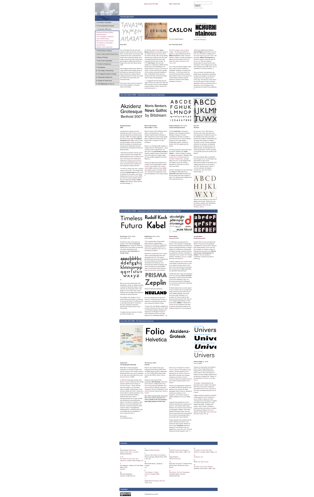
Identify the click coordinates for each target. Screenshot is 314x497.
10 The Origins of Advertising (104, 70)
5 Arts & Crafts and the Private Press (107, 54)
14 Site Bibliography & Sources (105, 84)
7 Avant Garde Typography (104, 60)
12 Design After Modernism (104, 77)
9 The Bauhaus (100, 67)
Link (142, 460)
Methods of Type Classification (104, 47)
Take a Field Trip (174, 4)
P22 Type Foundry (203, 461)
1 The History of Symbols (103, 22)
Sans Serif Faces (100, 45)
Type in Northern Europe (102, 38)
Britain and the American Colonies (105, 40)
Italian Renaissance (101, 34)
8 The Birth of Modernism (103, 64)
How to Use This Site (151, 4)
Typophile (156, 450)
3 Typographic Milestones (103, 29)
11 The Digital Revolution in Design (106, 74)
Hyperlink (122, 469)
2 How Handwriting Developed (105, 25)
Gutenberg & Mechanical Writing (104, 32)
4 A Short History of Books (104, 50)
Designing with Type (159, 480)
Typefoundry (155, 50)
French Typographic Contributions (105, 36)
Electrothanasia (176, 458)
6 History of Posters (102, 57)
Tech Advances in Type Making (104, 43)
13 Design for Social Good (104, 80)
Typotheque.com (198, 457)
